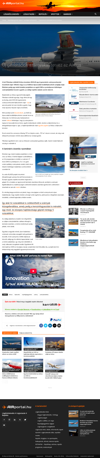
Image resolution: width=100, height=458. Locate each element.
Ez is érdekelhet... (76, 183)
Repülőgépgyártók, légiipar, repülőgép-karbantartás (22, 20)
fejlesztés (17, 294)
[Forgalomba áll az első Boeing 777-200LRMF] (73, 232)
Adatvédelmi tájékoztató (87, 456)
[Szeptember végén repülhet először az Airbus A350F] (12, 344)
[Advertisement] (50, 393)
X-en (57, 309)
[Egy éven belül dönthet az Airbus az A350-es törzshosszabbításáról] (33, 365)
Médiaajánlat (48, 456)
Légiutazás (28, 14)
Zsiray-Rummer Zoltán (13, 70)
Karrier (67, 14)
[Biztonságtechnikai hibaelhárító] (74, 117)
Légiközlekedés (11, 14)
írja (28, 102)
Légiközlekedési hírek (42, 412)
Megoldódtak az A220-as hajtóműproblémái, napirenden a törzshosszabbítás (33, 354)
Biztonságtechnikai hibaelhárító (89, 115)
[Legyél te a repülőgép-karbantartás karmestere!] (74, 164)
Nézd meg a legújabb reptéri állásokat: (30, 302)
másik (18, 187)
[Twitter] (25, 420)
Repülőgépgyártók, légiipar (45, 424)
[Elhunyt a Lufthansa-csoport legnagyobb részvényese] (73, 211)
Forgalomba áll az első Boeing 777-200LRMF (88, 231)
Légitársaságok (42, 418)
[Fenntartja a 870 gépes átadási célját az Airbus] (55, 344)
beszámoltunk (18, 113)
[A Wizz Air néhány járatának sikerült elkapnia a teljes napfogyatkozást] (73, 432)
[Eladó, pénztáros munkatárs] (74, 110)
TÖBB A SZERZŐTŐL (25, 333)
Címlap (4, 20)
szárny (36, 294)
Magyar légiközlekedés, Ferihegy (47, 415)
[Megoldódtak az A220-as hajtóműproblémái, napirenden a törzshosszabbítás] (33, 344)
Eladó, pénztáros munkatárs (88, 108)
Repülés (43, 14)
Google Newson (23, 309)
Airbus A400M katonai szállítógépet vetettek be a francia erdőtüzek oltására (10, 376)
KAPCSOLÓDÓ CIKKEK (10, 333)
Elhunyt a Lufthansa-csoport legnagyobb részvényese (87, 210)
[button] (95, 14)
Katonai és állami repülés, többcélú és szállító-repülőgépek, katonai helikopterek (11, 370)
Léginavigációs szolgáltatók (46, 427)
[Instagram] (9, 420)
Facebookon (36, 309)
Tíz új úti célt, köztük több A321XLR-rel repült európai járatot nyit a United (88, 221)
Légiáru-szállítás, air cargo (45, 421)
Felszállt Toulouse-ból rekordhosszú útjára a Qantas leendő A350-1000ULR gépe (53, 376)
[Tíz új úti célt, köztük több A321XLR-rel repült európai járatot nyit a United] (73, 221)
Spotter (55, 14)
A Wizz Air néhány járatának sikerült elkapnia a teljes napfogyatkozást (87, 432)
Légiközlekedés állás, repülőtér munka (81, 82)
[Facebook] (4, 420)
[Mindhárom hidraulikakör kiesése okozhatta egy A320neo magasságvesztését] (73, 242)
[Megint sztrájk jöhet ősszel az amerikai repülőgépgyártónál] (83, 196)
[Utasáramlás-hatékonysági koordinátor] (74, 89)
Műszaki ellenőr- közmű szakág (89, 94)
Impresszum (39, 456)
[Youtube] (4, 425)
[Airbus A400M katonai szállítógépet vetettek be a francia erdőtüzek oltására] (12, 365)
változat (9, 120)
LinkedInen (47, 309)
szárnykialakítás (44, 294)
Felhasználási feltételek (72, 456)
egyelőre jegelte (43, 125)
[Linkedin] (15, 420)
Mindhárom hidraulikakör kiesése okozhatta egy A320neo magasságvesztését (89, 422)
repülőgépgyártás (27, 294)
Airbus (10, 294)
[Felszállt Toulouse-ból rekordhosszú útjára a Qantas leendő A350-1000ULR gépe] (55, 365)
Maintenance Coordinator (87, 101)
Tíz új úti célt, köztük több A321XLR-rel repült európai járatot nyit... (87, 413)
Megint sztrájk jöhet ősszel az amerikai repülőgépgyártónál (82, 200)
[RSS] (20, 420)
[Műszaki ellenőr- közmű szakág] (74, 96)
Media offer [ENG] (59, 456)
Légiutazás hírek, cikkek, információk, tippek (49, 430)
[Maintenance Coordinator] (74, 103)
